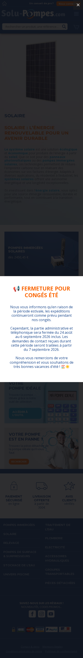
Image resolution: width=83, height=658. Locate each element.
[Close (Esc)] (78, 5)
